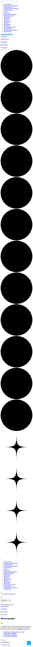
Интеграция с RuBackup (10, 636)
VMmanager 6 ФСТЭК (23, 629)
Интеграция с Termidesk (10, 634)
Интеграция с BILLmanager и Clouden (14, 632)
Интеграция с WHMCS (10, 633)
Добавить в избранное (9, 594)
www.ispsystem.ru (5, 642)
